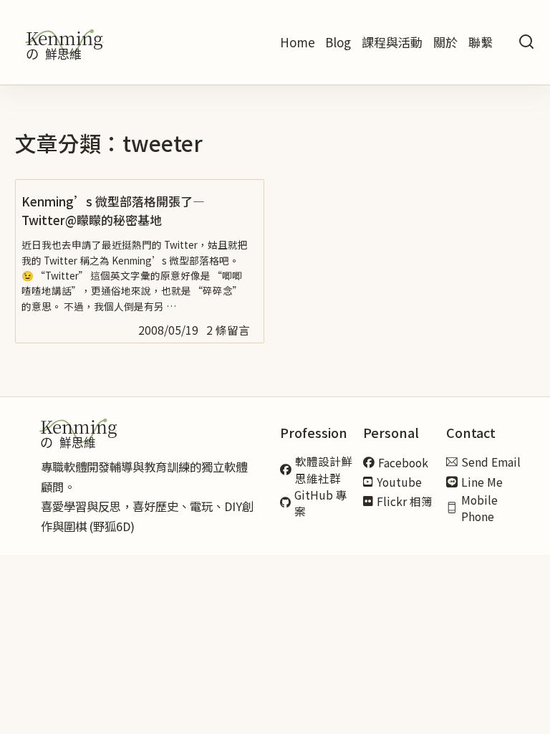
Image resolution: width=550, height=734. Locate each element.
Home (297, 42)
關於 (445, 42)
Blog (338, 42)
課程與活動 (392, 42)
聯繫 (480, 42)
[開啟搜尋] (526, 42)
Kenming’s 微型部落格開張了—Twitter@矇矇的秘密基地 (113, 210)
